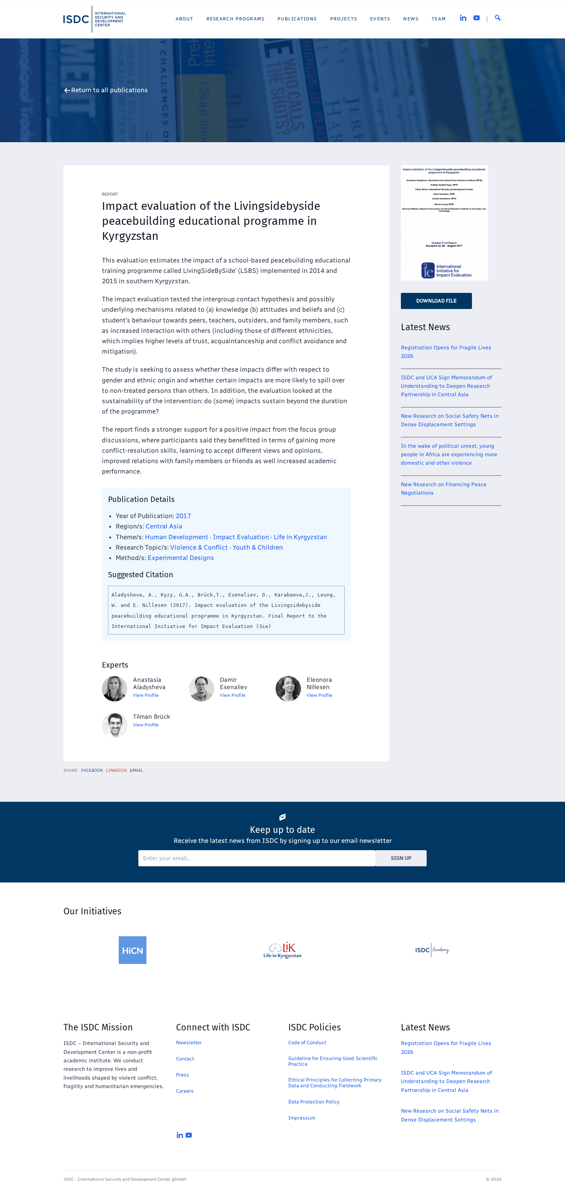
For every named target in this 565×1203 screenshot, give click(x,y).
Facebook (92, 770)
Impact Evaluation (241, 537)
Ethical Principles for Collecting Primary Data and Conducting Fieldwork (334, 1082)
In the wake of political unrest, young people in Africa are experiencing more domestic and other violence (449, 455)
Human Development (176, 537)
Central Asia (164, 526)
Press (182, 1075)
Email (136, 770)
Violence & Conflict (199, 547)
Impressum (301, 1118)
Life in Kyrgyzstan (300, 537)
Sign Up (401, 858)
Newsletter (189, 1042)
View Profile (146, 695)
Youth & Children (258, 547)
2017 (183, 516)
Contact (185, 1059)
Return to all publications (109, 90)
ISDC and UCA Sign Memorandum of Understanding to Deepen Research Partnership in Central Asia (446, 386)
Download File (436, 301)
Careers (185, 1091)
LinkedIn (116, 770)
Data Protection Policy (313, 1102)
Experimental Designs (181, 558)
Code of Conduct (307, 1042)
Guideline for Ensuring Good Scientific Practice (333, 1061)
